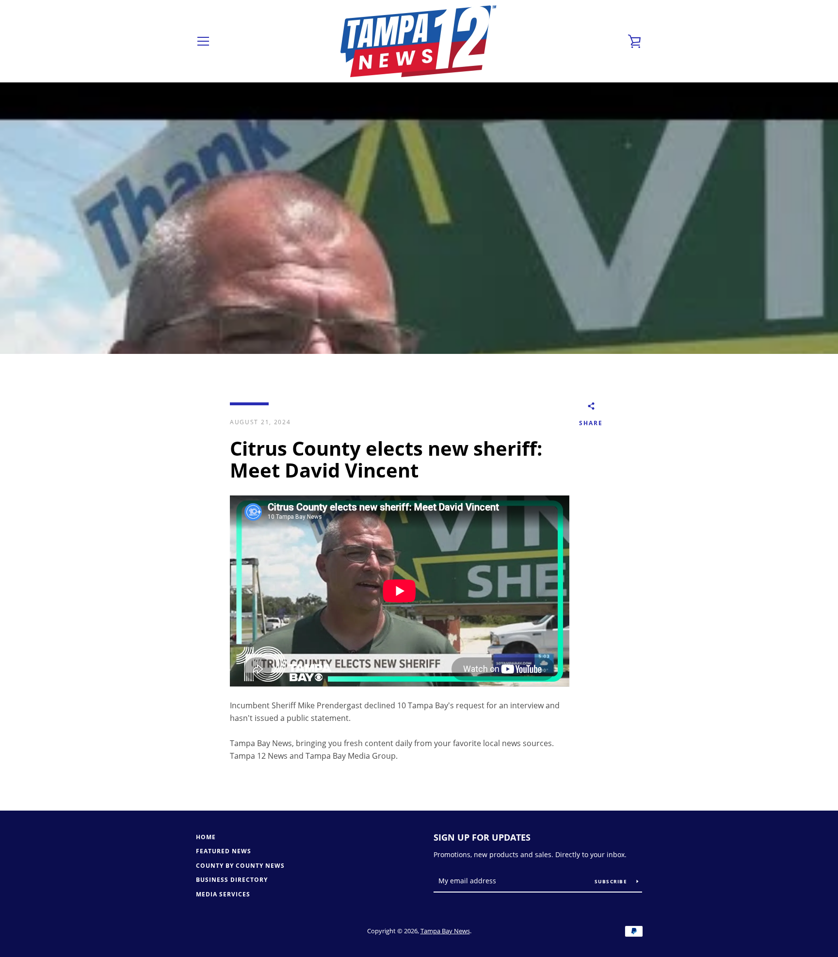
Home (206, 837)
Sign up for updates (482, 837)
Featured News (223, 851)
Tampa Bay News (445, 930)
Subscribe (612, 881)
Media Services (223, 894)
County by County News (240, 865)
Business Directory (232, 880)
